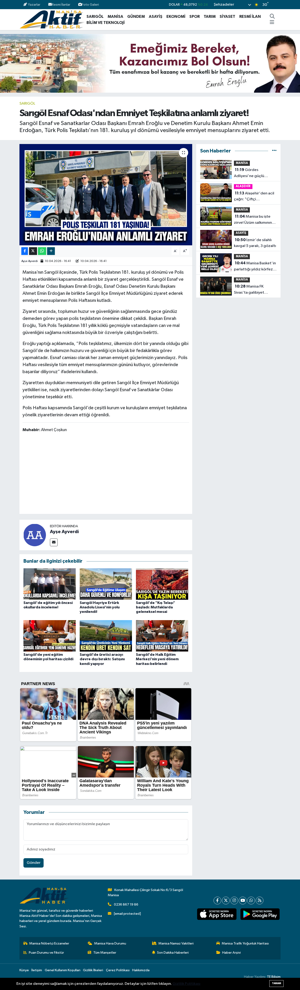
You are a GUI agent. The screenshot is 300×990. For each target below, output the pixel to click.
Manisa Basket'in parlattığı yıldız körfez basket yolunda (255, 266)
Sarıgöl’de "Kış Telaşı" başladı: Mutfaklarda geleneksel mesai (155, 607)
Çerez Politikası (118, 970)
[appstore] (216, 914)
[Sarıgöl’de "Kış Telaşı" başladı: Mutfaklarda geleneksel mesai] (162, 584)
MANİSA (115, 17)
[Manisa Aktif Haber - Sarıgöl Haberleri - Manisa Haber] (52, 19)
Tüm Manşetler (104, 952)
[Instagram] (234, 900)
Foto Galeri (90, 4)
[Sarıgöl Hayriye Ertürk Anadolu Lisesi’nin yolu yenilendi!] (106, 584)
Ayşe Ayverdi (29, 261)
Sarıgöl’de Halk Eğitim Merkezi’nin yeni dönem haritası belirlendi (157, 659)
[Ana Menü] (272, 23)
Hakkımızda (141, 970)
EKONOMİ (175, 17)
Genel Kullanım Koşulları (62, 970)
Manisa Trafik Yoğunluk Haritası (245, 943)
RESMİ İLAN (250, 17)
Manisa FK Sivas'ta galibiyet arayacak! (249, 290)
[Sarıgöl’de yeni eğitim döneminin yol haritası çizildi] (49, 636)
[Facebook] (217, 900)
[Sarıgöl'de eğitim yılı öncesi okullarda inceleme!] (49, 584)
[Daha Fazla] (51, 251)
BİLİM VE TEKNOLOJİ (105, 23)
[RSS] (259, 900)
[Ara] (272, 17)
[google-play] (260, 914)
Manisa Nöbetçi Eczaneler (49, 943)
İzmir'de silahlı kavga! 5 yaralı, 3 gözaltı (255, 243)
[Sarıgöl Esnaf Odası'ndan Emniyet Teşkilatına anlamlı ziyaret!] (105, 194)
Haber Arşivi (231, 952)
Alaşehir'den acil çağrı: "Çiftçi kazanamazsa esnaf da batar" (254, 196)
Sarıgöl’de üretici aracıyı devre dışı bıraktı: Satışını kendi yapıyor (102, 659)
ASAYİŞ (155, 17)
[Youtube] (243, 900)
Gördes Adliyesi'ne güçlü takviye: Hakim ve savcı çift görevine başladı (254, 173)
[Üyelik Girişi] (279, 5)
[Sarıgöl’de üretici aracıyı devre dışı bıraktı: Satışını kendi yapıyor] (106, 636)
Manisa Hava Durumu (110, 943)
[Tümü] (274, 151)
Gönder (34, 863)
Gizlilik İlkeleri (93, 970)
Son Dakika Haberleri (173, 952)
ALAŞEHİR (243, 186)
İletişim (36, 970)
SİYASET (227, 17)
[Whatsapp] (251, 900)
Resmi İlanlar (61, 4)
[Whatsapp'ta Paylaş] (42, 251)
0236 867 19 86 (126, 904)
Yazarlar (34, 4)
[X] (226, 900)
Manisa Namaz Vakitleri (176, 943)
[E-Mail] (54, 542)
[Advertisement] (107, 474)
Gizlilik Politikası (186, 984)
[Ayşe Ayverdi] (34, 535)
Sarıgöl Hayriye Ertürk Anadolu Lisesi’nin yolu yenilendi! (100, 607)
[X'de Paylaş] (33, 251)
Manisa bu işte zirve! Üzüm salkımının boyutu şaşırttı (253, 220)
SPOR (194, 17)
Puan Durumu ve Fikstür (46, 952)
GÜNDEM (136, 17)
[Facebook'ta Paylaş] (24, 251)
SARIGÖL (95, 17)
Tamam (276, 983)
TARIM (210, 17)
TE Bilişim (274, 977)
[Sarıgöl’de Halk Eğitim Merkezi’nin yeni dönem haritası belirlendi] (162, 636)
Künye (24, 970)
